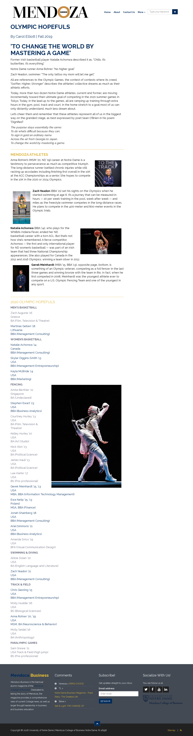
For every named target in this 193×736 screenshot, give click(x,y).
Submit (106, 701)
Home (107, 12)
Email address (106, 688)
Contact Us (129, 12)
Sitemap (171, 730)
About (117, 12)
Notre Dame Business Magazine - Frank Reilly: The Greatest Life (74, 695)
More (141, 12)
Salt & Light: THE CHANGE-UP (69, 706)
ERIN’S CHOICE (76, 683)
